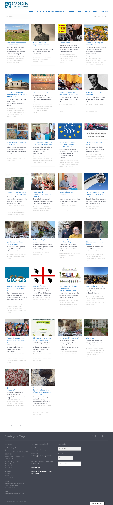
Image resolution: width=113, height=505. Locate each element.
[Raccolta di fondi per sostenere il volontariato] (70, 82)
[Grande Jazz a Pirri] (70, 32)
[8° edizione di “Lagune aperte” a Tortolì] (96, 32)
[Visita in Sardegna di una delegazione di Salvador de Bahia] (17, 327)
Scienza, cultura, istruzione (14, 61)
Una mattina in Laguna (95, 286)
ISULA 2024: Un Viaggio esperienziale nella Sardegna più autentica (68, 288)
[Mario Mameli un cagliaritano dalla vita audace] (43, 32)
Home (31, 11)
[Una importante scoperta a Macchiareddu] (17, 32)
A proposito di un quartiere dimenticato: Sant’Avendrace (15, 242)
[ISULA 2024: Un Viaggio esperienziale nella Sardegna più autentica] (70, 275)
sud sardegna (70, 61)
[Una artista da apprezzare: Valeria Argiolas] (17, 131)
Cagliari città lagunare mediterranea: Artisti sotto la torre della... (17, 95)
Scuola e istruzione (70, 107)
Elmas (16, 58)
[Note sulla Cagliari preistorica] (43, 229)
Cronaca (35, 59)
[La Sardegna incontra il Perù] (96, 131)
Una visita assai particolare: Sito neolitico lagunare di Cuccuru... (96, 242)
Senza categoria (90, 65)
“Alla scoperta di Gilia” (41, 92)
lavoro (90, 207)
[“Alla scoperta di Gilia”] (43, 82)
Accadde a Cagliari (66, 54)
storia (24, 113)
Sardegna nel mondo (97, 63)
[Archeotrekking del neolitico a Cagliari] (70, 229)
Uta (18, 63)
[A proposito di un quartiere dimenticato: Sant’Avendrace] (17, 229)
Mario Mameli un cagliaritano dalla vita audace (41, 45)
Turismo (93, 67)
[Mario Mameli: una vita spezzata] (96, 82)
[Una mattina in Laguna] (96, 275)
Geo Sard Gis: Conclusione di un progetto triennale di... (16, 288)
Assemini (10, 56)
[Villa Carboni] (96, 327)
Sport (94, 11)
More (25, 65)
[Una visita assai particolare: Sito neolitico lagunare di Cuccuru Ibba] (96, 229)
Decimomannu (10, 58)
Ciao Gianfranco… (39, 286)
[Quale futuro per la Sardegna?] (17, 377)
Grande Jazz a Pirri (66, 43)
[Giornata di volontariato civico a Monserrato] (43, 327)
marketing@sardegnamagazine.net (41, 456)
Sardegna (70, 11)
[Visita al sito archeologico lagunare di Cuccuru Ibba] (17, 181)
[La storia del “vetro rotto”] (70, 327)
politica (14, 356)
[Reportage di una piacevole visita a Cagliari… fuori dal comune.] (43, 181)
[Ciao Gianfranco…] (43, 275)
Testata (15, 63)
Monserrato (41, 356)
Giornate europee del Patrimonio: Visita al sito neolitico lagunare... (69, 144)
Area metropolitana (54, 11)
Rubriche (103, 11)
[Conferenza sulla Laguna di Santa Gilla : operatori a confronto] (43, 131)
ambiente (10, 302)
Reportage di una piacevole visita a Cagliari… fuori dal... (43, 194)
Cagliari (39, 11)
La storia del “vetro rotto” (69, 338)
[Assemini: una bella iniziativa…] (70, 181)
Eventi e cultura (83, 11)
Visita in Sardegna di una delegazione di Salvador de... (16, 340)
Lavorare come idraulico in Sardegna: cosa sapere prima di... (96, 194)
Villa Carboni (91, 338)
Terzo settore (99, 65)
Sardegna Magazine (18, 436)
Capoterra (21, 56)
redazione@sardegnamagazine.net (41, 450)
